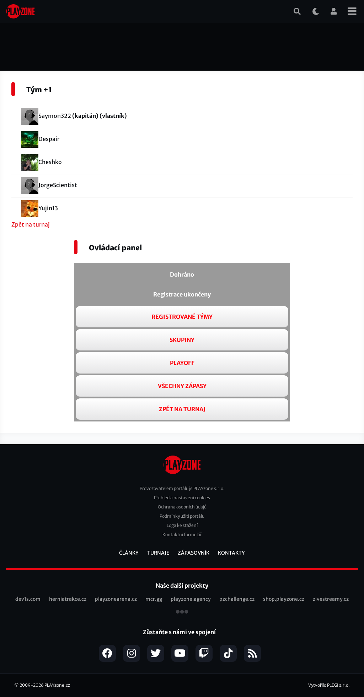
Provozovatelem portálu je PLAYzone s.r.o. (182, 488)
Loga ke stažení (182, 525)
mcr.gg (153, 599)
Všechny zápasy (182, 386)
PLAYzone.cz (57, 685)
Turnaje (158, 553)
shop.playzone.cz (283, 599)
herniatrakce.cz (67, 599)
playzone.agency (191, 599)
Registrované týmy (182, 316)
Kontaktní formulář (182, 534)
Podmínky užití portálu (182, 516)
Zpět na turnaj (30, 224)
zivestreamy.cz (331, 599)
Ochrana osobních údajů (182, 507)
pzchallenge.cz (237, 599)
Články (129, 553)
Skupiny (182, 339)
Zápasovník (193, 553)
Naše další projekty (182, 585)
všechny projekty (182, 612)
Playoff (182, 362)
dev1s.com (28, 599)
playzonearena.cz (116, 599)
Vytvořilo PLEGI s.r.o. (329, 685)
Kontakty (231, 553)
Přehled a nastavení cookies (182, 497)
